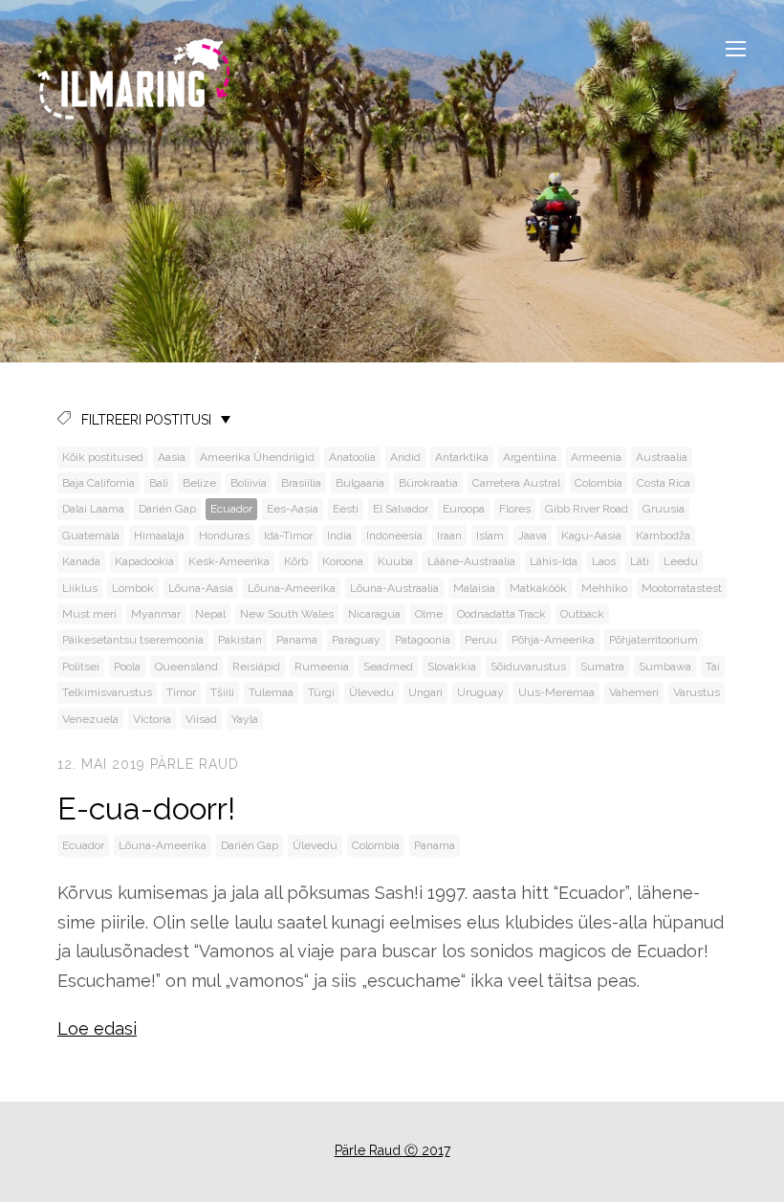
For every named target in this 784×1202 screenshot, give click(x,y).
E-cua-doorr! (146, 808)
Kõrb (296, 561)
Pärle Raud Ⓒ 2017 (392, 1150)
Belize (199, 483)
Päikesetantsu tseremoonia (133, 639)
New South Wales (287, 614)
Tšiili (222, 692)
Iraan (449, 535)
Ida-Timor (288, 535)
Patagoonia (422, 639)
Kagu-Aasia (591, 535)
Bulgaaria (360, 483)
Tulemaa (271, 692)
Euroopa (464, 508)
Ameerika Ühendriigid (257, 457)
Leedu (681, 561)
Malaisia (474, 588)
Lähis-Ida (553, 561)
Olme (429, 614)
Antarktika (462, 457)
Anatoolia (352, 457)
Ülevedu (371, 692)
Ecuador (231, 508)
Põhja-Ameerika (553, 639)
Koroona (342, 561)
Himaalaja (159, 535)
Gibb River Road (586, 508)
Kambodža (663, 535)
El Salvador (400, 508)
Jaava (532, 535)
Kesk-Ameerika (229, 561)
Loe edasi (97, 1028)
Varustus (696, 692)
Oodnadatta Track (501, 614)
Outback (582, 614)
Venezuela (90, 719)
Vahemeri (634, 692)
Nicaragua (374, 614)
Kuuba (395, 561)
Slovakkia (451, 666)
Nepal (210, 614)
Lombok (133, 588)
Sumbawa (665, 666)
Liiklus (80, 588)
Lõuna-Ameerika (292, 588)
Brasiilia (301, 483)
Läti (639, 561)
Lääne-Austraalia (471, 561)
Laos (604, 561)
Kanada (81, 561)
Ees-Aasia (292, 508)
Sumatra (602, 666)
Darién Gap (167, 508)
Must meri (89, 614)
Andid (405, 457)
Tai (713, 666)
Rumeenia (321, 666)
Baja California (98, 483)
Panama (296, 639)
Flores (515, 508)
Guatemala (91, 535)
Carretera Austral (516, 483)
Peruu (481, 639)
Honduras (224, 535)
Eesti (346, 508)
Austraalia (661, 457)
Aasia (171, 457)
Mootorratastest (682, 588)
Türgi (321, 692)
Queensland (186, 666)
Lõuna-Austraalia (394, 588)
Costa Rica (663, 483)
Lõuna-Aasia (200, 588)
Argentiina (529, 457)
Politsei (80, 666)
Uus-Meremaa (556, 692)
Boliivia (248, 483)
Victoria (152, 719)
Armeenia (596, 457)
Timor (181, 692)
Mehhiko (604, 588)
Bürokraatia (428, 483)
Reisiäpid (256, 666)
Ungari (425, 692)
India (339, 535)
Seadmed (388, 666)
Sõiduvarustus (528, 666)
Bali (158, 483)
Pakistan (240, 639)
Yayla (244, 719)
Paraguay (356, 639)
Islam (490, 535)
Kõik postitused (102, 457)
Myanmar (156, 614)
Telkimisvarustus (107, 692)
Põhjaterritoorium (653, 639)
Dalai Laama (93, 508)
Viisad (201, 719)
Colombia (598, 483)
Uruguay (480, 692)
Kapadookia (144, 561)
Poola (127, 666)
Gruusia (663, 508)
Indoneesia (394, 535)
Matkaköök (538, 588)
